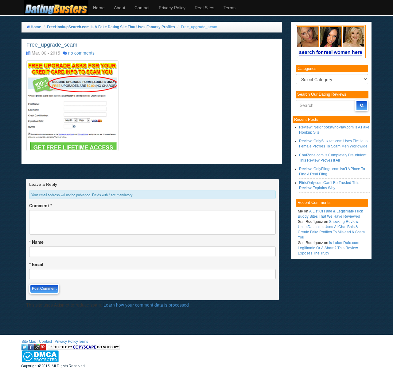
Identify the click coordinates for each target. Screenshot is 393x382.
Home (99, 7)
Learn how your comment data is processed (146, 305)
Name (36, 242)
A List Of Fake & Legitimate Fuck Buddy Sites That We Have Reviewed (330, 213)
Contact (142, 7)
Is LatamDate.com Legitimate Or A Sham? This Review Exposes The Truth (328, 247)
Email (36, 264)
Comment (40, 205)
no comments (81, 53)
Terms (229, 7)
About (119, 7)
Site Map (28, 341)
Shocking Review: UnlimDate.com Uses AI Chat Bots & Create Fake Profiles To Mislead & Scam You (331, 229)
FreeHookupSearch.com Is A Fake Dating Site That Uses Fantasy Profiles (111, 27)
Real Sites (204, 7)
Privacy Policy (172, 7)
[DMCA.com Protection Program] (40, 355)
